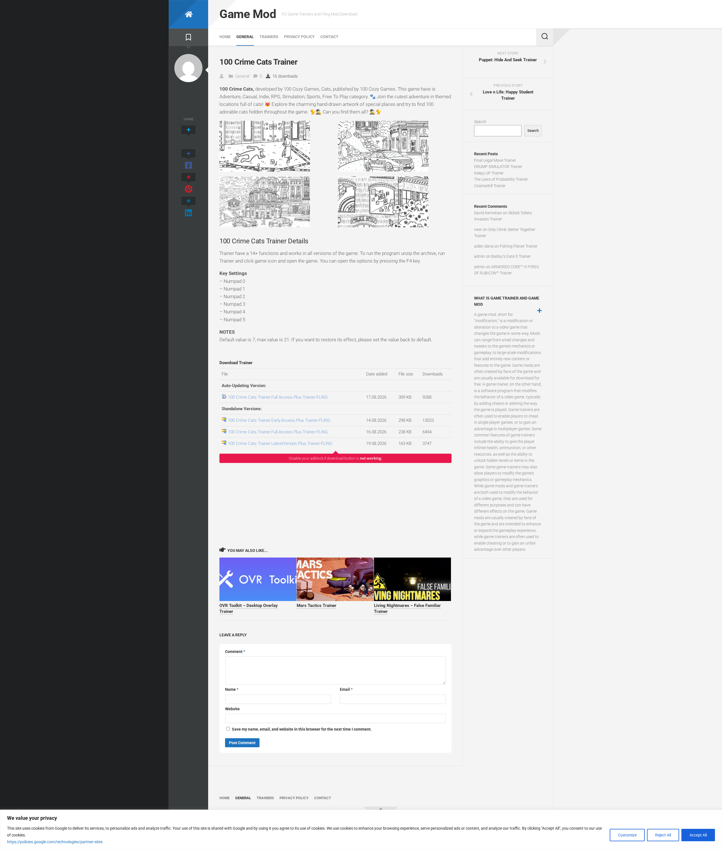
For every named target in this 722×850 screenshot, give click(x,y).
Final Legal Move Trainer (495, 160)
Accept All (698, 835)
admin (479, 256)
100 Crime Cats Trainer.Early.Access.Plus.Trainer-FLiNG (279, 420)
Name (231, 689)
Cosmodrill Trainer (490, 185)
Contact (329, 36)
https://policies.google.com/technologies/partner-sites (55, 842)
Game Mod (247, 14)
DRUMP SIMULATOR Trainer (498, 166)
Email (346, 689)
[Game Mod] (188, 14)
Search (480, 121)
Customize (627, 835)
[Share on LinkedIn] (188, 207)
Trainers (268, 36)
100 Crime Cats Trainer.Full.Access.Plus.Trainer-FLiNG (278, 397)
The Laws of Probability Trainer (501, 179)
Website (232, 709)
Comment (235, 651)
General (245, 36)
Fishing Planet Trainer (519, 246)
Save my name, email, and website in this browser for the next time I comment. (302, 729)
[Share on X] (188, 136)
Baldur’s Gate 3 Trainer (511, 256)
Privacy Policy (299, 36)
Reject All (663, 835)
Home (225, 36)
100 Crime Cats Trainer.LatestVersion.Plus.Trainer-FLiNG (280, 443)
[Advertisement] (335, 504)
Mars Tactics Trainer (316, 605)
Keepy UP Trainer (489, 173)
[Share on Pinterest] (188, 183)
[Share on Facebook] (188, 159)
